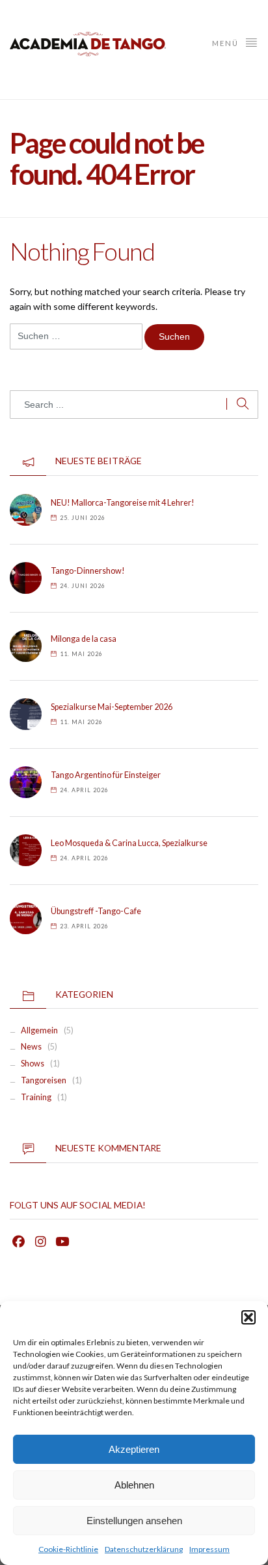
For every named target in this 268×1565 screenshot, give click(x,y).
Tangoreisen (43, 1080)
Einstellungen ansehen (134, 1520)
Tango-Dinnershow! (88, 571)
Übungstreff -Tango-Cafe (96, 911)
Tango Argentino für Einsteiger (106, 775)
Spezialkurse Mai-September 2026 (111, 707)
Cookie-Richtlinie (68, 1549)
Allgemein (39, 1030)
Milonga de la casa (83, 639)
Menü (226, 43)
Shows (32, 1063)
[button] (248, 1317)
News (31, 1047)
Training (36, 1097)
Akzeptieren (134, 1449)
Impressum (209, 1549)
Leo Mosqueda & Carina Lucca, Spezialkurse (129, 843)
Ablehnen (134, 1484)
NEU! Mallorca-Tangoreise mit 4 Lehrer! (122, 503)
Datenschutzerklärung (144, 1549)
